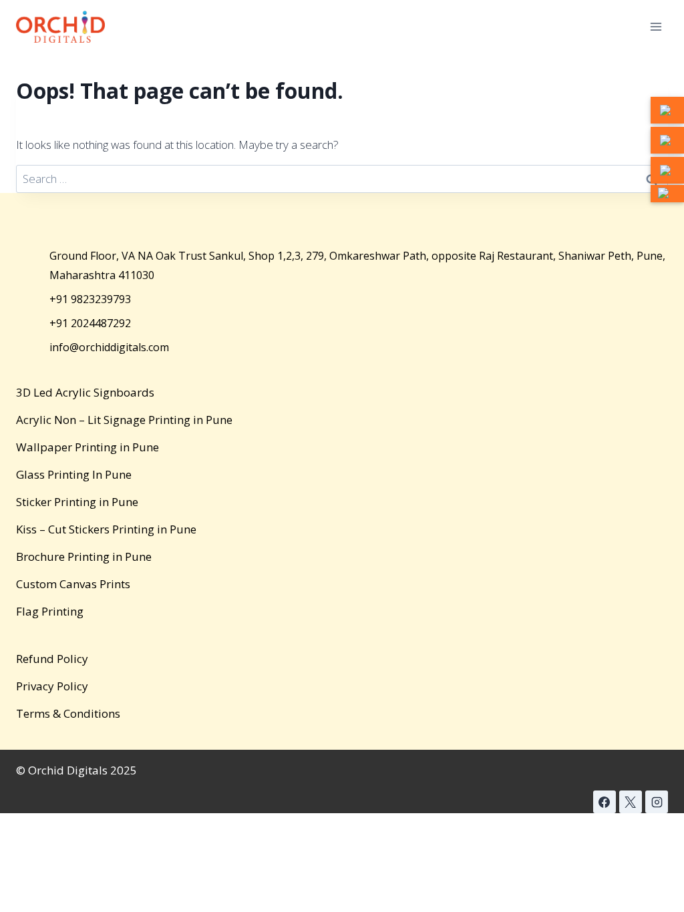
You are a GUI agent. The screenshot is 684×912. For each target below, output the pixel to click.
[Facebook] (604, 801)
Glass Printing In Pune (74, 474)
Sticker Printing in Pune (77, 501)
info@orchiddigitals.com (109, 347)
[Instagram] (656, 801)
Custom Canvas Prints (73, 584)
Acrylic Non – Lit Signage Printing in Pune (124, 419)
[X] (630, 801)
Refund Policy (52, 658)
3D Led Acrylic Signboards (85, 392)
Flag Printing (49, 611)
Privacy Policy (52, 686)
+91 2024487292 (90, 323)
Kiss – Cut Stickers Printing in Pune (106, 529)
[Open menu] (655, 26)
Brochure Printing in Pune (84, 556)
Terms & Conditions (68, 713)
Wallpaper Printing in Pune (87, 447)
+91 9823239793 (90, 299)
